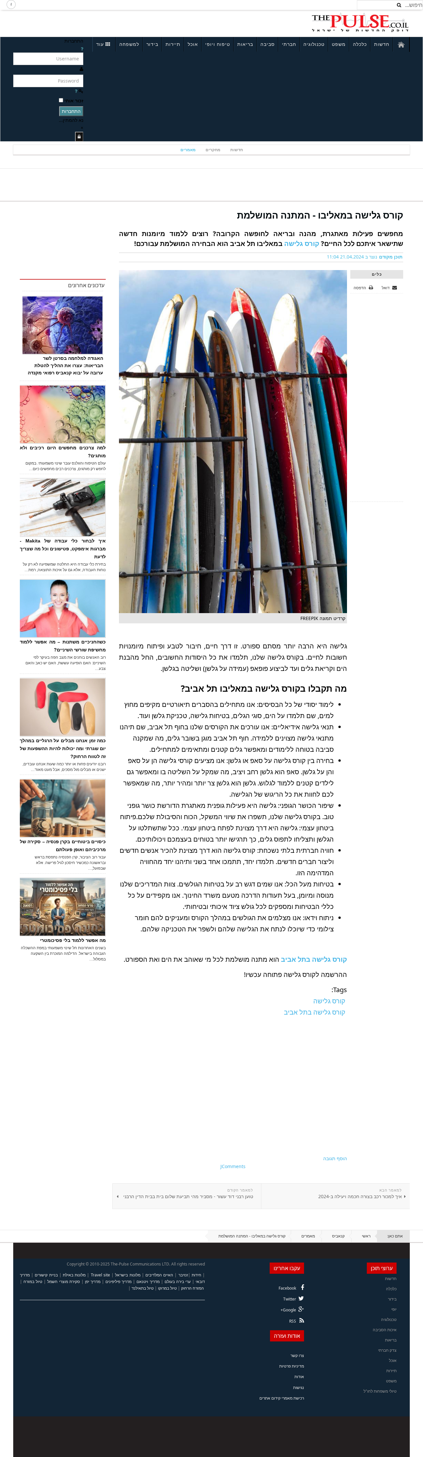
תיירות (173, 44)
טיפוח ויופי (217, 44)
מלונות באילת (74, 1275)
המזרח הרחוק (192, 1288)
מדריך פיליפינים (118, 1281)
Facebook (287, 1288)
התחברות (71, 111)
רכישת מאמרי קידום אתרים (281, 1398)
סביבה (267, 44)
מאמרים (188, 150)
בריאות (245, 44)
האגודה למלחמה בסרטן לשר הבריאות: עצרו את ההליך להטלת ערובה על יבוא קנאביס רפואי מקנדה (65, 365)
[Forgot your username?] (82, 49)
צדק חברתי (387, 1350)
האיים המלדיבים (159, 1275)
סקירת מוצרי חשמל (63, 1281)
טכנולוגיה (314, 44)
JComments (233, 1166)
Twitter (289, 1299)
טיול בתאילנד (143, 1288)
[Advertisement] (101, 22)
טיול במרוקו (167, 1288)
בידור (152, 44)
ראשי (366, 1236)
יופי (394, 1309)
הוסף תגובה (335, 1158)
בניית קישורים (46, 1275)
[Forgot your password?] (76, 91)
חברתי (289, 44)
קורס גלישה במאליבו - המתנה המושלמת (320, 215)
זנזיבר (183, 1275)
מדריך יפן (92, 1281)
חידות (196, 1275)
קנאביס (338, 1236)
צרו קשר (297, 1355)
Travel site (100, 1275)
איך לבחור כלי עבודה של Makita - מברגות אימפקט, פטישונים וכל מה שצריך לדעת (63, 548)
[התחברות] (79, 136)
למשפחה (129, 44)
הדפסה (360, 288)
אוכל (193, 44)
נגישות (298, 1387)
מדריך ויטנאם (147, 1281)
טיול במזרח (32, 1281)
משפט (339, 44)
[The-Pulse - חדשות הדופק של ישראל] (360, 22)
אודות (299, 1376)
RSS (292, 1321)
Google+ (288, 1310)
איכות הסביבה (385, 1330)
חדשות (381, 44)
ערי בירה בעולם (178, 1281)
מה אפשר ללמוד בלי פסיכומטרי (73, 940)
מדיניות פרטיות (291, 1366)
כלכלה (360, 44)
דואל (386, 288)
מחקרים (213, 150)
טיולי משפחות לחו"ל (380, 1391)
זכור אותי (73, 100)
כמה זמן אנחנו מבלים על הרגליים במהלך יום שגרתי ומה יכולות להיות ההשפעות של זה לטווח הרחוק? (63, 748)
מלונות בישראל (127, 1275)
